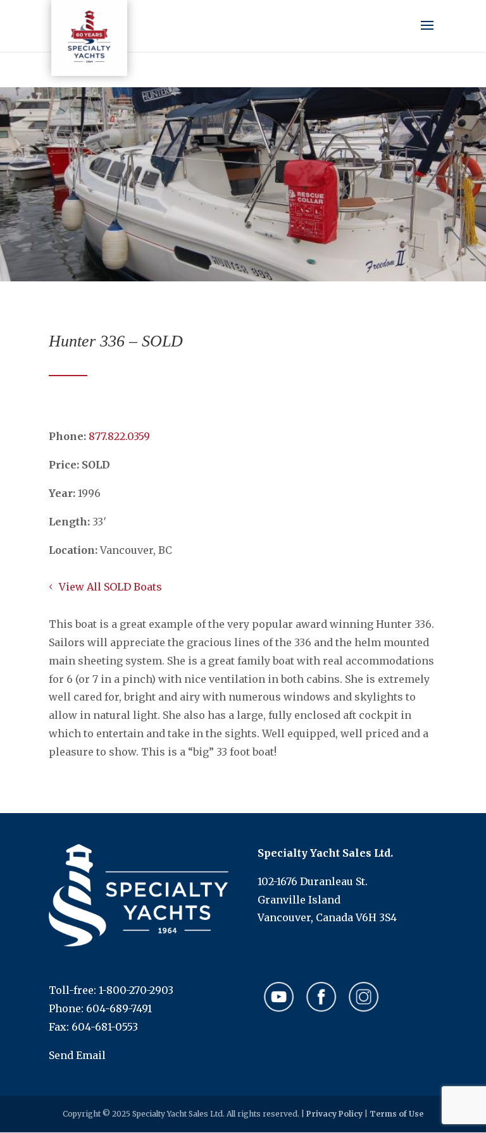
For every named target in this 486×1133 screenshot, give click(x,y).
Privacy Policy (334, 1113)
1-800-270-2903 (136, 990)
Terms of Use (396, 1113)
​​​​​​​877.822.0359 (119, 436)
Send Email (77, 1055)
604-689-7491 (119, 1008)
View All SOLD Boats (110, 586)
